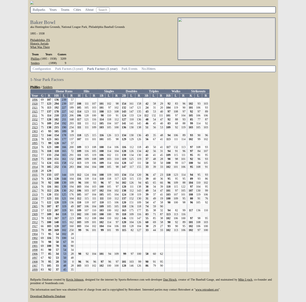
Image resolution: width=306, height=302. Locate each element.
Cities (77, 9)
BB (168, 95)
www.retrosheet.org (207, 289)
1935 (35, 174)
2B (124, 95)
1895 (35, 143)
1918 (35, 210)
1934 (35, 202)
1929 (35, 178)
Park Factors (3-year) (69, 69)
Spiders (35, 63)
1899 (35, 269)
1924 (35, 147)
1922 (35, 155)
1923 (35, 127)
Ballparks (39, 9)
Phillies (35, 58)
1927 (35, 226)
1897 (35, 257)
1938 (35, 170)
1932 (35, 119)
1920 (35, 103)
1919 (35, 194)
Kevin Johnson (74, 279)
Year (34, 95)
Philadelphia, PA (40, 40)
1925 (35, 111)
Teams (65, 9)
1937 (35, 163)
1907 (35, 265)
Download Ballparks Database (47, 296)
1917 (35, 190)
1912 (35, 222)
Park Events (129, 69)
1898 (35, 249)
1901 (35, 246)
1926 (35, 186)
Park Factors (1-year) (102, 69)
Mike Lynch (245, 279)
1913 (35, 218)
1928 (35, 159)
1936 (35, 139)
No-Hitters (148, 69)
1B (101, 95)
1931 (35, 151)
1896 (35, 99)
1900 (35, 242)
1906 (35, 253)
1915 (35, 123)
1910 (35, 182)
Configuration (42, 69)
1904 (35, 234)
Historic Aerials (39, 43)
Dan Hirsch (170, 279)
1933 (35, 135)
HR (56, 95)
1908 (35, 261)
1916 (35, 230)
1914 (35, 166)
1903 (35, 131)
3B (146, 95)
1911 (34, 115)
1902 (35, 238)
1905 (35, 206)
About (89, 9)
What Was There (40, 47)
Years (53, 9)
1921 (35, 107)
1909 (35, 214)
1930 (35, 198)
